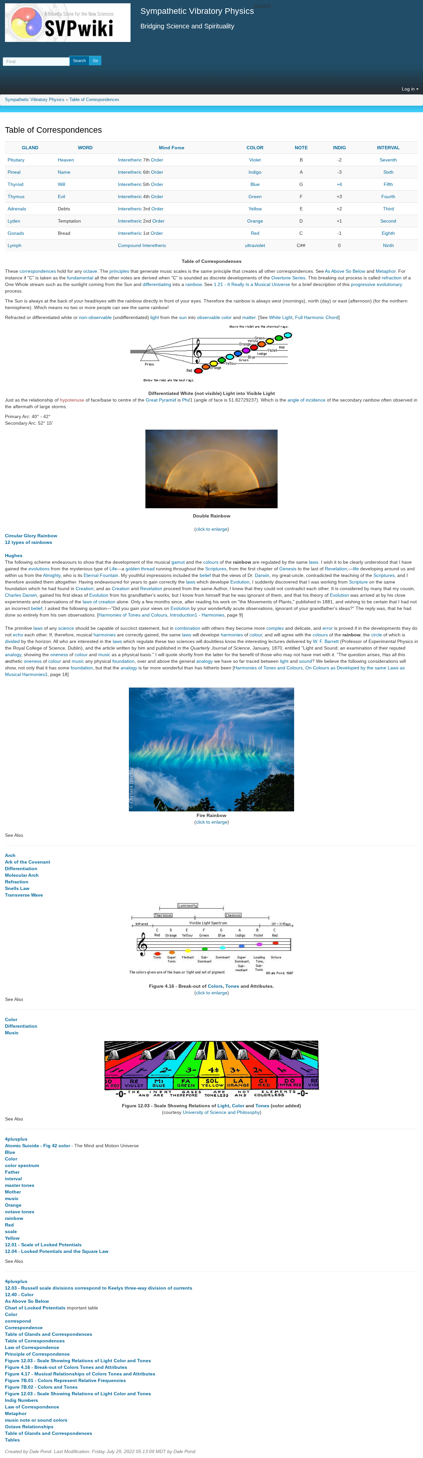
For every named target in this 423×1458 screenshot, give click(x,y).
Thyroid (15, 184)
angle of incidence (307, 400)
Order (157, 159)
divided (12, 641)
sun (183, 317)
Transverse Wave (24, 895)
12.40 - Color (19, 1294)
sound (305, 661)
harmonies (105, 634)
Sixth (388, 172)
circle (376, 634)
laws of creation (99, 601)
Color (11, 1019)
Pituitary (16, 159)
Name (64, 172)
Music (12, 1032)
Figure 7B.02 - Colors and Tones (41, 1387)
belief (205, 575)
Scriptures (215, 568)
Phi (185, 400)
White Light (280, 317)
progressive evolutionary (376, 284)
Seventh (388, 159)
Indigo (255, 172)
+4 (339, 184)
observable (208, 317)
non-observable (95, 317)
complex (275, 628)
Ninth (388, 245)
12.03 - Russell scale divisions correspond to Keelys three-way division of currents (98, 1288)
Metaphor (386, 271)
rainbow (193, 284)
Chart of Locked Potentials (35, 1307)
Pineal (14, 172)
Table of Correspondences (94, 99)
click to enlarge (211, 529)
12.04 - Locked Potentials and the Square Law (56, 1251)
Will (61, 184)
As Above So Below (345, 271)
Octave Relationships (29, 1426)
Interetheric (130, 159)
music (104, 654)
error (328, 628)
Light (223, 1105)
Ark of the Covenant (27, 862)
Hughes (13, 555)
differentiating (157, 284)
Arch (10, 855)
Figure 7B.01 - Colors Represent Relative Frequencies (65, 1380)
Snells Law (17, 888)
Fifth (388, 184)
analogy (13, 654)
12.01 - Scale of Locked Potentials (43, 1244)
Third (388, 208)
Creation (85, 588)
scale (11, 1231)
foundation (123, 661)
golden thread (140, 568)
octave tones (19, 1211)
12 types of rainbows (28, 542)
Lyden (14, 221)
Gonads (16, 233)
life (356, 568)
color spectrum (22, 1165)
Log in (409, 88)
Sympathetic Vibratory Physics (34, 99)
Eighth (388, 233)
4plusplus (16, 1139)
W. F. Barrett (326, 641)
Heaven (66, 159)
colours (210, 562)
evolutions (39, 568)
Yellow (255, 208)
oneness (59, 654)
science (66, 628)
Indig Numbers (21, 1400)
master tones (19, 1185)
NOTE (301, 147)
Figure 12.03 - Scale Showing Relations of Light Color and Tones (78, 1360)
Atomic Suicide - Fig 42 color (37, 1145)
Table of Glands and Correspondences (48, 1334)
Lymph (14, 245)
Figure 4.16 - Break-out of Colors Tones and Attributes (66, 1367)
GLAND (30, 147)
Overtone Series (288, 277)
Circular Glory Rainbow (31, 535)
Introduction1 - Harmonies (197, 615)
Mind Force (171, 147)
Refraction (16, 881)
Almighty (51, 575)
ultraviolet (255, 245)
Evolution (240, 582)
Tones (232, 986)
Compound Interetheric (142, 245)
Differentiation (21, 868)
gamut (178, 562)
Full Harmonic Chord (316, 317)
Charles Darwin (21, 595)
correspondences (37, 271)
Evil (61, 196)
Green (255, 196)
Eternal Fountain (101, 575)
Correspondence (24, 1327)
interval (13, 1178)
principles (119, 271)
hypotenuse (72, 400)
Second (388, 221)
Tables (12, 1439)
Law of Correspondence (32, 1347)
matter (248, 317)
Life (113, 568)
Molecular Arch (22, 875)
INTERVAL (388, 147)
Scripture (358, 582)
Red (255, 233)
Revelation (336, 568)
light (154, 317)
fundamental (80, 277)
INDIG (339, 147)
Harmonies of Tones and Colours (132, 615)
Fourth (388, 196)
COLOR (255, 147)
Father (12, 1172)
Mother (13, 1191)
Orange (255, 221)
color (226, 317)
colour (256, 634)
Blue (255, 184)
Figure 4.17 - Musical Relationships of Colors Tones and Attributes (80, 1373)
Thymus (16, 196)
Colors (215, 986)
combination (187, 628)
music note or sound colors (36, 1420)
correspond (18, 1321)
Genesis (287, 568)
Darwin (262, 575)
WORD (85, 147)
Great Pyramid (161, 400)
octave (90, 271)
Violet (255, 159)
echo (18, 634)
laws (313, 562)
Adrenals (17, 208)
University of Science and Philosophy (221, 1112)
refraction (392, 277)
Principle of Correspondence (37, 1354)
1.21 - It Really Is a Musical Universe (252, 284)
